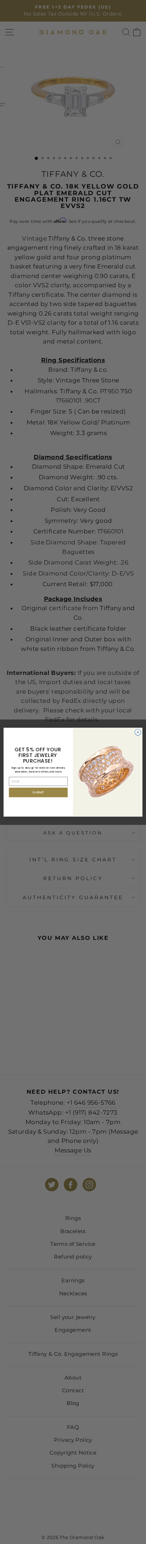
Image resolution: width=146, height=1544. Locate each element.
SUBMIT (38, 792)
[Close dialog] (138, 732)
